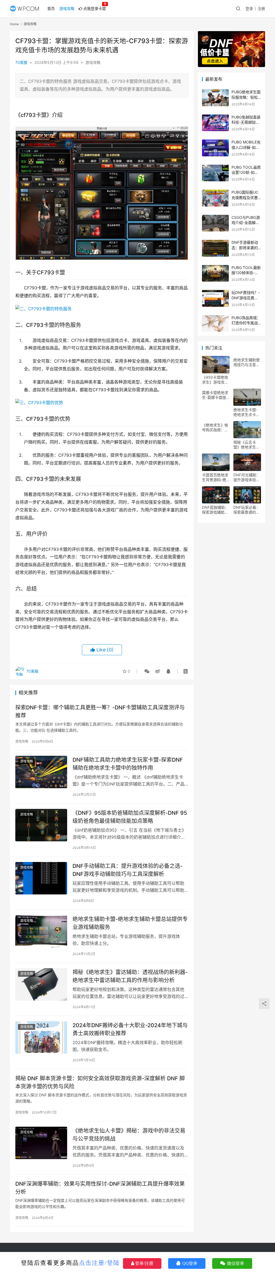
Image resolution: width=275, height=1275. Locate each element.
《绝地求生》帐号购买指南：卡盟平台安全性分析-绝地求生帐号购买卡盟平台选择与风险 (215, 427)
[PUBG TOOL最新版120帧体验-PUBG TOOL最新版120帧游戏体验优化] (215, 273)
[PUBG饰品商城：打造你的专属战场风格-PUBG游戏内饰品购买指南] (215, 323)
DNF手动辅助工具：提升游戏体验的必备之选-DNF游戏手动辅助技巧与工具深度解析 (128, 870)
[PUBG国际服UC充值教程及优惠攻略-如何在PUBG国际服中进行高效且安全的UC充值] (215, 198)
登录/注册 (143, 1263)
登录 (249, 8)
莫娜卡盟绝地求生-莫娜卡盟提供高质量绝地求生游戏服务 (215, 395)
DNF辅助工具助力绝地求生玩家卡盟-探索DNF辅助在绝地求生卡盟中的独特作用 (128, 764)
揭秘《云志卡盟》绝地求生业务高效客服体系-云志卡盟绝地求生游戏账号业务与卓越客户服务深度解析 (246, 444)
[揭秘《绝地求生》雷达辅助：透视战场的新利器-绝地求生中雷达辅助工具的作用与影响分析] (41, 984)
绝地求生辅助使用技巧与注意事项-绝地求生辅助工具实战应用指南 (246, 362)
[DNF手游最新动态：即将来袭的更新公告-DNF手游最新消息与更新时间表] (215, 248)
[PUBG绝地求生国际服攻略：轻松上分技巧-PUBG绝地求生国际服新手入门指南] (215, 97)
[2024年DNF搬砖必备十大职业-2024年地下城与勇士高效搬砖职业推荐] (41, 1037)
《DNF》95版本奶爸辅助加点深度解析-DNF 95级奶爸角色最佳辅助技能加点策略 (130, 817)
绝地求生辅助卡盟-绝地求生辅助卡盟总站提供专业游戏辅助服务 (130, 923)
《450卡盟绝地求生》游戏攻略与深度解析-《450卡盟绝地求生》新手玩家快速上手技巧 (215, 380)
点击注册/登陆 (99, 1262)
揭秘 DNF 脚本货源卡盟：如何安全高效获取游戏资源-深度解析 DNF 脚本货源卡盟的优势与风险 (100, 1082)
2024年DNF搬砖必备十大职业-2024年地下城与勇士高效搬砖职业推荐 (130, 1029)
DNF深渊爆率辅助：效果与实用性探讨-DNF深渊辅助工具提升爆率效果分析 (100, 1188)
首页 (51, 8)
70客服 (21, 62)
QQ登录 (189, 1263)
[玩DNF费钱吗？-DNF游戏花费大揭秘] (215, 298)
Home (14, 24)
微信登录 (235, 1263)
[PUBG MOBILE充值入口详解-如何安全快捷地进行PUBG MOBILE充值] (215, 147)
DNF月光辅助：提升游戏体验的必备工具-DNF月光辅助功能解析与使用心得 (246, 477)
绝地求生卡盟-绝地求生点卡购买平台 (246, 412)
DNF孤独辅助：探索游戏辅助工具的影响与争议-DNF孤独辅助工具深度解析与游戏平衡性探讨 (215, 510)
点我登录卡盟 (94, 8)
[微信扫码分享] (147, 671)
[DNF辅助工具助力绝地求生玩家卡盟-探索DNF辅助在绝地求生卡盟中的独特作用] (41, 772)
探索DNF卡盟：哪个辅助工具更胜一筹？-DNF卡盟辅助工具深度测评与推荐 (100, 711)
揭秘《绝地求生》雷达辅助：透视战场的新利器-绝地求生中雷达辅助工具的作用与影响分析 (130, 976)
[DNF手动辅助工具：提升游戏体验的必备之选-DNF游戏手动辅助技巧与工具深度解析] (41, 878)
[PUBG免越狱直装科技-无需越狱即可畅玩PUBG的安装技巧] (215, 123)
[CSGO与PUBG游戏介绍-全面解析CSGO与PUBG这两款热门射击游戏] (215, 223)
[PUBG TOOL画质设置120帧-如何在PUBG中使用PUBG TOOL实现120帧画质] (215, 173)
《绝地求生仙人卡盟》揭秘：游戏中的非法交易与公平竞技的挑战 (129, 1134)
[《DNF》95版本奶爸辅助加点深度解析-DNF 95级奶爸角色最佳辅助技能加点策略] (41, 825)
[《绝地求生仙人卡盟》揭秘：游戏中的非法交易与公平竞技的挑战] (41, 1143)
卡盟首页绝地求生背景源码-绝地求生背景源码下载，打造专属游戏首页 (215, 477)
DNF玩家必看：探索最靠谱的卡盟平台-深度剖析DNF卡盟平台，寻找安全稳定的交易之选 (246, 510)
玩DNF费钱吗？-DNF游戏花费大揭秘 (245, 297)
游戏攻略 (66, 8)
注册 (261, 8)
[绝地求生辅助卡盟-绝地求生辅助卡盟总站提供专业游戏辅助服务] (41, 931)
